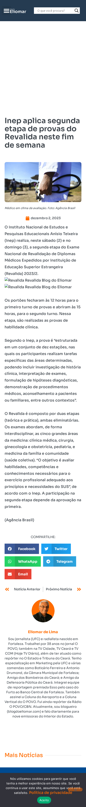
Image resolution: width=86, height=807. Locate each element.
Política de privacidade (50, 792)
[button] (6, 10)
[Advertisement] (43, 66)
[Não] (75, 789)
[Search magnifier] (76, 10)
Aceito (44, 800)
